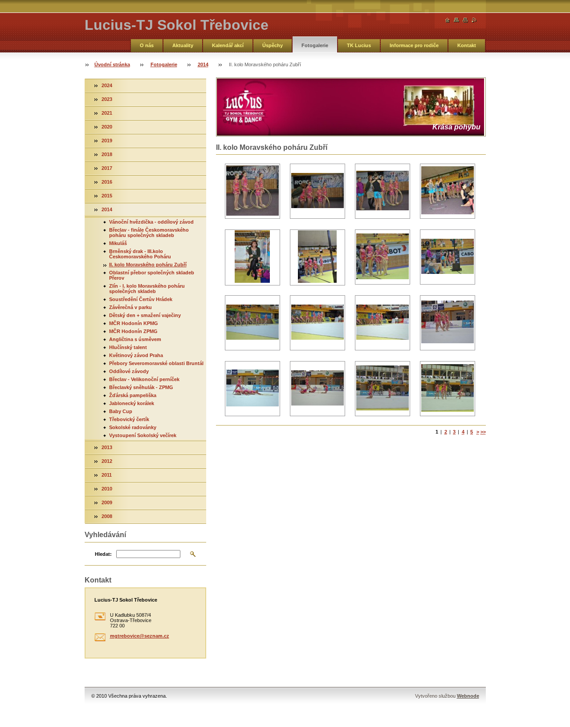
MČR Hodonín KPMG (133, 323)
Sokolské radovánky (132, 427)
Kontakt (466, 45)
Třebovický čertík (129, 419)
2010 (107, 488)
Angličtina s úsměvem (135, 339)
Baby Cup (120, 411)
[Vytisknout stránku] (465, 20)
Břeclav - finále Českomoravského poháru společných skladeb (149, 232)
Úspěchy (272, 45)
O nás (147, 45)
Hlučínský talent (128, 347)
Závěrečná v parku (130, 307)
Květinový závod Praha (136, 355)
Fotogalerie (314, 45)
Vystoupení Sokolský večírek (142, 435)
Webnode (468, 696)
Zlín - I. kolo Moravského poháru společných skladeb (147, 288)
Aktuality (182, 45)
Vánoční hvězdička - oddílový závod (151, 222)
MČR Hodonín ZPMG (133, 331)
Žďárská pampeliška (132, 395)
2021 (107, 113)
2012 (107, 461)
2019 (107, 140)
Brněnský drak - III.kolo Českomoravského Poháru (140, 254)
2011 (107, 475)
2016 (107, 182)
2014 (203, 64)
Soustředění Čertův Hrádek (140, 299)
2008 (107, 516)
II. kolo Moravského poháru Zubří (148, 264)
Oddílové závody (129, 371)
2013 (107, 447)
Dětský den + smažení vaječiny (145, 315)
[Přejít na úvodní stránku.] (447, 20)
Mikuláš (118, 243)
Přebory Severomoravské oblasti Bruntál (156, 363)
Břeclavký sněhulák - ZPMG (141, 387)
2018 (107, 154)
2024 (107, 85)
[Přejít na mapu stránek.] (456, 20)
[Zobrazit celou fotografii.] (252, 191)
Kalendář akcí (228, 45)
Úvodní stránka (112, 64)
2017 (107, 168)
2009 (107, 502)
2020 (107, 126)
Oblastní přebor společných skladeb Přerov (151, 275)
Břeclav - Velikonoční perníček (144, 379)
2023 (107, 99)
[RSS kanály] (474, 20)
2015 (107, 195)
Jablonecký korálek (131, 403)
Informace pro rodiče (414, 45)
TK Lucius (359, 45)
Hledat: (103, 554)
